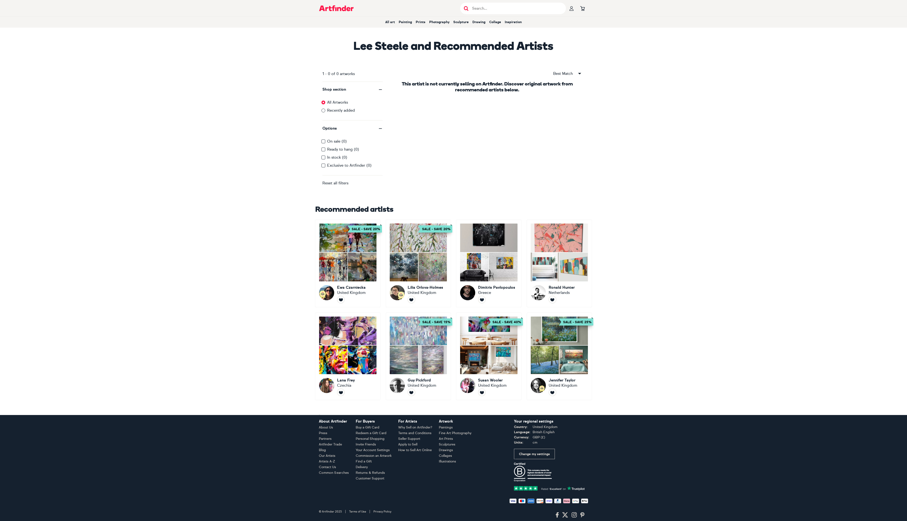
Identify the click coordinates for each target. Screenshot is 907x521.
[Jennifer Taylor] (559, 356)
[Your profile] (571, 8)
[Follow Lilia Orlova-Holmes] (411, 299)
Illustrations (447, 461)
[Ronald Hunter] (559, 263)
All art (390, 22)
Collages (445, 456)
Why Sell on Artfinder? (415, 427)
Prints (420, 22)
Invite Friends (366, 444)
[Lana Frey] (347, 356)
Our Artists (327, 456)
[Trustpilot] (549, 488)
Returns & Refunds (370, 473)
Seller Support (409, 439)
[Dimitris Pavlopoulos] (488, 263)
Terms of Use (357, 511)
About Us (326, 427)
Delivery (362, 467)
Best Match (563, 73)
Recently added (341, 110)
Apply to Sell (407, 444)
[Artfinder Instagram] (574, 515)
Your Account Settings (373, 450)
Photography (439, 22)
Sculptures (447, 444)
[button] (352, 89)
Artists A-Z (327, 461)
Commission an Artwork (374, 456)
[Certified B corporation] (533, 472)
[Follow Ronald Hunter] (552, 299)
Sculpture (461, 22)
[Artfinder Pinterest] (582, 515)
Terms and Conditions (415, 433)
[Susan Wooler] (488, 356)
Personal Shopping (370, 439)
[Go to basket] (582, 8)
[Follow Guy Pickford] (411, 392)
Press (323, 433)
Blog (322, 450)
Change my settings (534, 454)
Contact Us (327, 467)
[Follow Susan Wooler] (482, 392)
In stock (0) (337, 157)
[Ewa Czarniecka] (347, 263)
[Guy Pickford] (418, 356)
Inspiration (513, 22)
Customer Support (370, 478)
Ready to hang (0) (343, 149)
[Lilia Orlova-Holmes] (418, 263)
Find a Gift (364, 461)
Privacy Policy (382, 511)
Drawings (446, 450)
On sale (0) (337, 141)
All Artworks (337, 102)
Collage (495, 22)
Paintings (446, 427)
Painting (405, 22)
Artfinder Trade (330, 444)
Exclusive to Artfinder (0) (349, 165)
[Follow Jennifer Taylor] (552, 392)
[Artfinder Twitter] (565, 515)
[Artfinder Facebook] (557, 515)
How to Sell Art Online (415, 450)
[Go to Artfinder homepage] (336, 8)
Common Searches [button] (334, 473)
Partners (325, 439)
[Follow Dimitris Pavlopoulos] (482, 299)
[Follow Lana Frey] (341, 392)
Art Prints (446, 439)
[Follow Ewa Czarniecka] (341, 299)
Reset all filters (335, 183)
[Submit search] (466, 8)
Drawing (478, 22)
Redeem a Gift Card (371, 433)
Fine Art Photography (455, 433)
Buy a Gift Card (367, 427)
